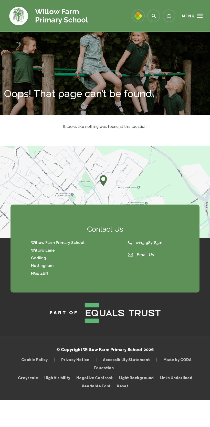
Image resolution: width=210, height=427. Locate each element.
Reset (122, 386)
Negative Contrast (94, 378)
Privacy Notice (75, 359)
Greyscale (28, 378)
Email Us (145, 254)
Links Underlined (176, 378)
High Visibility (57, 378)
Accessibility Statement (126, 359)
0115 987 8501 (149, 242)
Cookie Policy (34, 359)
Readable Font (96, 386)
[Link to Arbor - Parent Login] (138, 15)
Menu (188, 16)
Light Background (136, 378)
